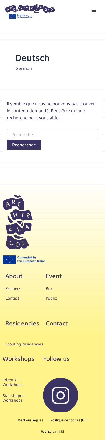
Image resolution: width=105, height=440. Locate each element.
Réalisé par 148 (52, 431)
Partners (13, 288)
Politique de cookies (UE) (69, 420)
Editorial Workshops (13, 382)
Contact (12, 298)
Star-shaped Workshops (14, 398)
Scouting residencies (24, 344)
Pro (49, 288)
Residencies (22, 323)
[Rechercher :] (53, 134)
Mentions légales (30, 420)
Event (54, 276)
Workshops (18, 358)
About (13, 276)
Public (51, 298)
